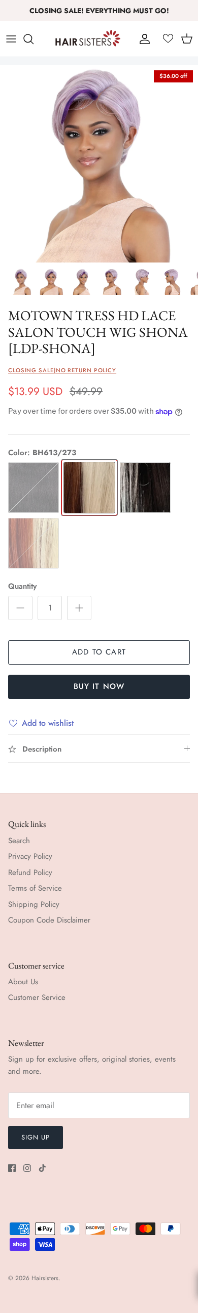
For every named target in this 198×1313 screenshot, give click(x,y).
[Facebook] (12, 1168)
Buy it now (99, 686)
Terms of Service (35, 888)
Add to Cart (99, 652)
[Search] (33, 39)
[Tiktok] (42, 1168)
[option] (99, 163)
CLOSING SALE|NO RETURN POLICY (62, 370)
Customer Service (36, 997)
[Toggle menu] (11, 39)
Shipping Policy (33, 904)
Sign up (35, 1137)
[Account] (142, 39)
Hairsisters (44, 1278)
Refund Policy (30, 872)
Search (19, 840)
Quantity (22, 586)
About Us (23, 981)
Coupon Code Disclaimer (49, 920)
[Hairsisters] (88, 39)
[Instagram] (27, 1168)
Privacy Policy (30, 856)
